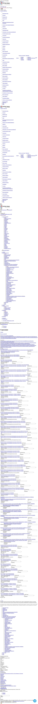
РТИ (18, 336)
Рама (31, 342)
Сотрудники (2, 676)
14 (2, 600)
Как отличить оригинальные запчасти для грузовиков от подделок (11, 673)
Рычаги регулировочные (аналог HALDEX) (26, 336)
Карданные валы (3, 336)
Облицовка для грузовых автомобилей (27, 337)
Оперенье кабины (24, 343)
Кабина (8, 341)
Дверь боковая (6, 345)
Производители (3, 683)
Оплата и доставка (7, 307)
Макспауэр (11, 338)
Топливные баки (18, 337)
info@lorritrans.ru (4, 324)
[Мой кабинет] (0, 204)
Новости (1, 675)
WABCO (10, 337)
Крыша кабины (8, 347)
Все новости (2, 671)
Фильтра (7, 336)
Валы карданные (17, 346)
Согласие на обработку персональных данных (8, 685)
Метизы (11, 341)
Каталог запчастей (7, 254)
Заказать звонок (3, 215)
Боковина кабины (12, 345)
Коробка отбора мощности (16, 343)
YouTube (5, 327)
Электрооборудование (7, 342)
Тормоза (5, 341)
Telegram (5, 326)
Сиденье (20, 345)
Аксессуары (13, 337)
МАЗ (15, 338)
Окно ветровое (27, 344)
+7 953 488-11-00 (3, 6)
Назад (5, 217)
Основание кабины (28, 346)
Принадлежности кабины (10, 344)
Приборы (4, 344)
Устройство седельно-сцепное (9, 346)
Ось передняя (5, 343)
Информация (2, 681)
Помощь (1, 678)
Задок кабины (22, 346)
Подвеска (17, 342)
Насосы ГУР (15, 336)
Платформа (17, 345)
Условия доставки (3, 680)
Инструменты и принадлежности (24, 342)
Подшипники (13, 342)
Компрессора (11, 336)
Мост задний (10, 343)
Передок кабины (22, 344)
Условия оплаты (3, 679)
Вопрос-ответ (2, 682)
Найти (2, 696)
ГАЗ (13, 338)
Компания (2, 674)
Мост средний (16, 344)
